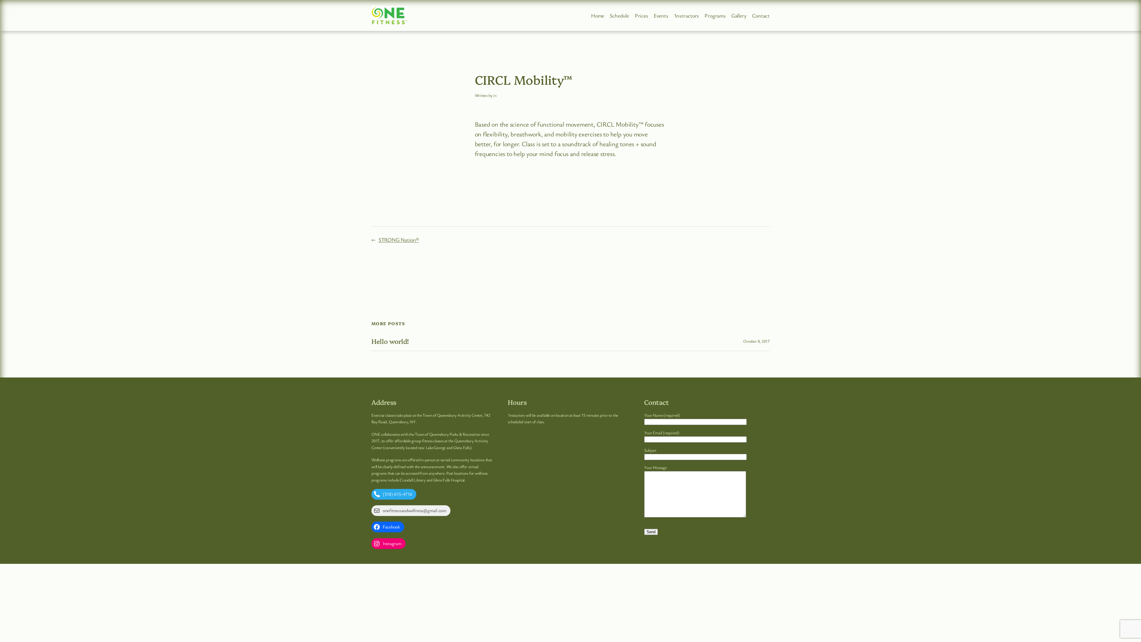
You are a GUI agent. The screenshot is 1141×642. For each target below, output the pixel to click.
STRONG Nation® (399, 239)
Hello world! (390, 341)
